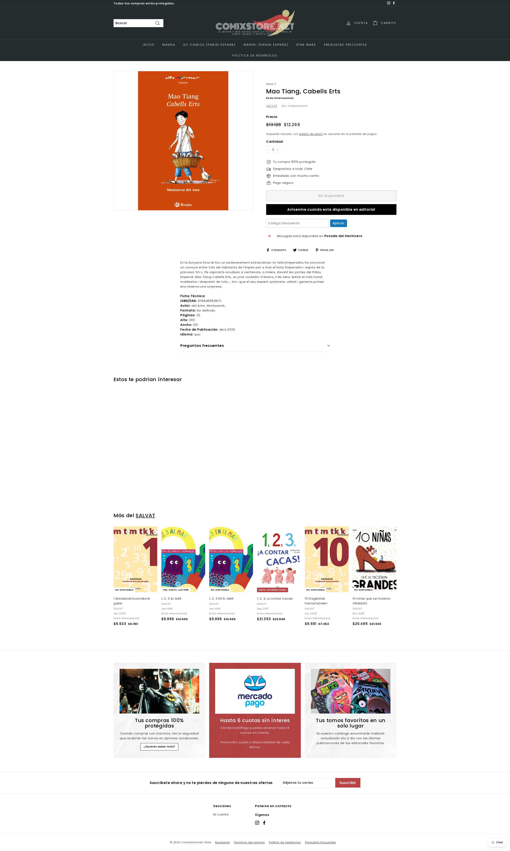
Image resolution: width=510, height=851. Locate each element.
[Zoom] (183, 140)
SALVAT (272, 106)
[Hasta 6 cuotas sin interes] (255, 691)
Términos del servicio (249, 842)
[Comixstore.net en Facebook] (264, 822)
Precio (272, 117)
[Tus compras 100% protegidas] (159, 691)
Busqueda (222, 842)
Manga (168, 45)
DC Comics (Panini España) (209, 45)
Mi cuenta (221, 814)
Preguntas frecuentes (320, 842)
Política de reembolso (285, 842)
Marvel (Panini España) (266, 45)
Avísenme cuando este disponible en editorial (331, 209)
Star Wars (306, 45)
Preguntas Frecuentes (345, 45)
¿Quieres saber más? (159, 746)
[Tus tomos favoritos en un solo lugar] (350, 691)
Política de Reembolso (255, 55)
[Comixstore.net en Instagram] (257, 822)
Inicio (148, 45)
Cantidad (274, 141)
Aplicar (338, 223)
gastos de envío (311, 134)
